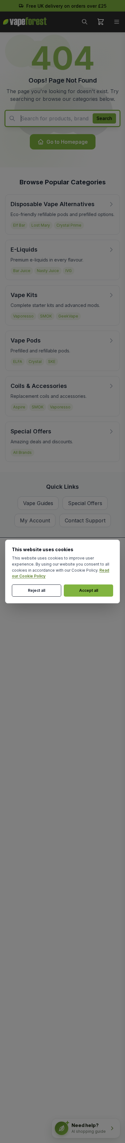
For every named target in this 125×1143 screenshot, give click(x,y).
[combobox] (62, 118)
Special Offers (85, 503)
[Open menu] (116, 22)
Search (104, 118)
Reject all (36, 590)
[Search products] (84, 22)
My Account (35, 520)
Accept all (88, 590)
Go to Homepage (67, 142)
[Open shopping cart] (100, 21)
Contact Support (85, 520)
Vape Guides (38, 503)
